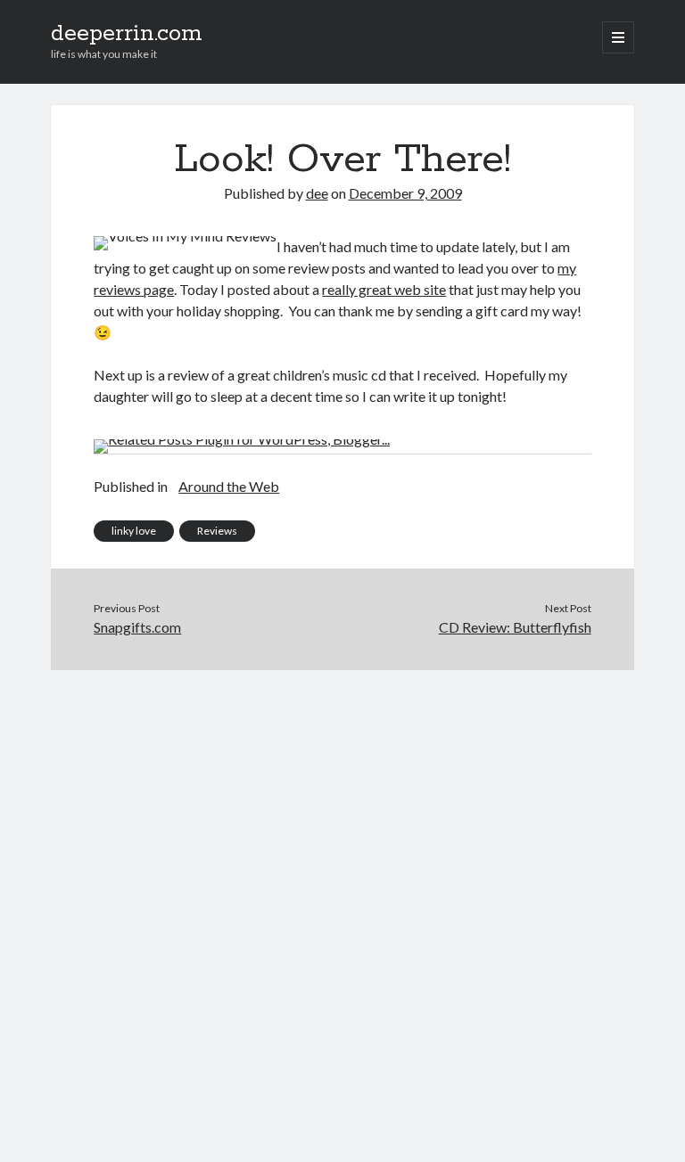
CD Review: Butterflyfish (515, 626)
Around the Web (228, 486)
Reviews (217, 530)
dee (317, 192)
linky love (133, 530)
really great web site (384, 289)
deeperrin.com (126, 34)
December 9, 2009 (405, 192)
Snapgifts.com (137, 626)
